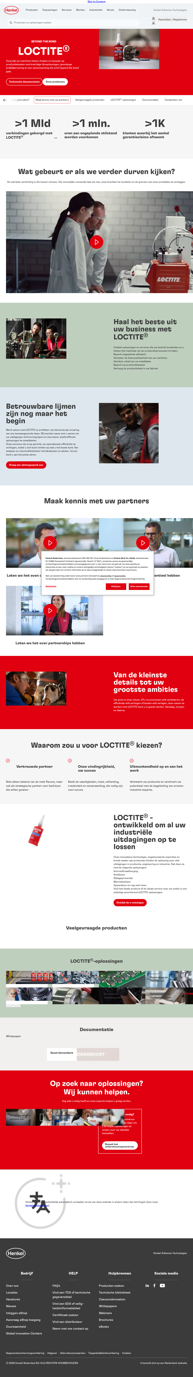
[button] (57, 137)
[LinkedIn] (147, 1285)
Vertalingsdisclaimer (37, 1205)
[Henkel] (16, 1253)
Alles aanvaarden (139, 587)
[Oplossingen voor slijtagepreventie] (166, 995)
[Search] (11, 22)
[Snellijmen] (73, 979)
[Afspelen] (50, 543)
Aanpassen (51, 586)
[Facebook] (154, 1285)
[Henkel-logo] (11, 10)
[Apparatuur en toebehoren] (166, 979)
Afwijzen (115, 587)
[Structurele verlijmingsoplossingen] (120, 995)
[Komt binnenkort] (62, 1054)
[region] (97, 573)
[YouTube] (162, 1285)
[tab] (93, 1036)
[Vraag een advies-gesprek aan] (26, 1117)
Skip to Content (96, 1)
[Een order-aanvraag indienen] (72, 1117)
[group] (96, 989)
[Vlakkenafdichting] (27, 995)
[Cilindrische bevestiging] (73, 995)
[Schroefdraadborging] (27, 979)
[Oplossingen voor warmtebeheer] (120, 979)
